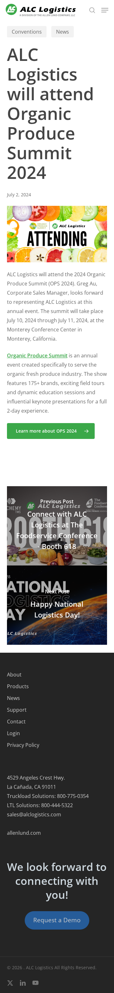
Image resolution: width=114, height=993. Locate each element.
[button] (104, 10)
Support (17, 709)
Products (18, 686)
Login (13, 733)
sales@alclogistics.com (34, 814)
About (14, 674)
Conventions (27, 31)
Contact (16, 721)
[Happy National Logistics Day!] (57, 605)
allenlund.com (24, 832)
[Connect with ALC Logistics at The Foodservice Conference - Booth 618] (57, 525)
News (62, 31)
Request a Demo (56, 920)
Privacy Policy (23, 744)
